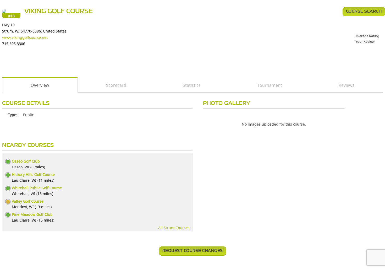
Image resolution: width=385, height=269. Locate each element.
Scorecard (116, 85)
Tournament (269, 85)
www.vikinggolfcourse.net (25, 37)
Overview (40, 85)
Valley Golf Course (27, 201)
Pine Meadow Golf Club (32, 214)
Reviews (347, 85)
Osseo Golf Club (26, 161)
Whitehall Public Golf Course (37, 187)
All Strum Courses (174, 227)
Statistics (192, 85)
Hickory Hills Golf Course (33, 174)
